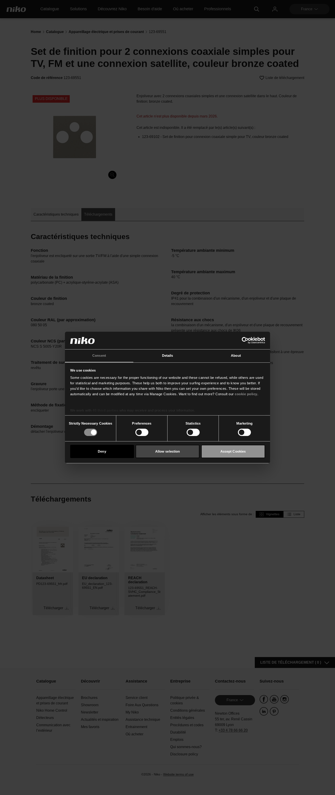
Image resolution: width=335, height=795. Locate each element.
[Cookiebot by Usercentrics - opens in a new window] (245, 340)
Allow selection (167, 451)
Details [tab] (167, 355)
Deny (102, 451)
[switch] (141, 432)
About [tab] (236, 355)
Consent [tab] (99, 355)
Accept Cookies (233, 451)
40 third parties (105, 410)
